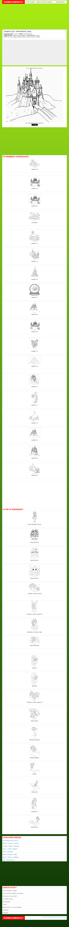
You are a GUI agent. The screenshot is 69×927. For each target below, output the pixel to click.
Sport (15, 854)
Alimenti (5, 843)
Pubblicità (5, 913)
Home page (44, 916)
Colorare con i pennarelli (10, 896)
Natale (10, 846)
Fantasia (16, 843)
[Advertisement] (35, 16)
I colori (4, 904)
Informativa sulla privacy (56, 916)
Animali (10, 843)
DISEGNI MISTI (60, 2)
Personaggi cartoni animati (10, 840)
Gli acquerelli (6, 901)
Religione (16, 857)
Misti (4, 860)
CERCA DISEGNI (30, 2)
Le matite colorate (8, 899)
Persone (10, 857)
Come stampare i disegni (10, 890)
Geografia (10, 851)
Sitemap (49, 916)
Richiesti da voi (10, 860)
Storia (4, 851)
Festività (5, 846)
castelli (29, 31)
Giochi (4, 849)
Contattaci (5, 910)
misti (12, 31)
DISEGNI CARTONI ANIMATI (44, 2)
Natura (5, 857)
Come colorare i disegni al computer (13, 893)
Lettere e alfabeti (12, 849)
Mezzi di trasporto (8, 854)
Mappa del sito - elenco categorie (12, 907)
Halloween (16, 846)
